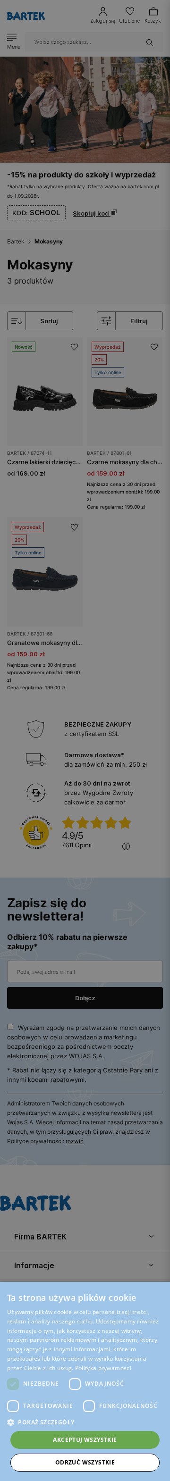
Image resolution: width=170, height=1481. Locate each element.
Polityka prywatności (103, 1368)
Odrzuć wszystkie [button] (85, 1462)
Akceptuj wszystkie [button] (85, 1440)
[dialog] (85, 740)
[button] (85, 1422)
